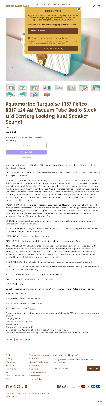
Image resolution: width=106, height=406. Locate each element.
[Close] (78, 9)
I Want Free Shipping (53, 48)
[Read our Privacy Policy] (77, 41)
